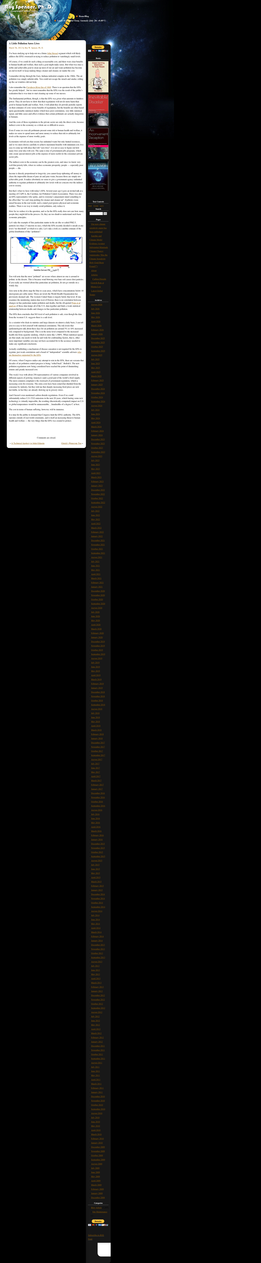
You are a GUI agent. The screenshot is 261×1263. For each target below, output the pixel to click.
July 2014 (95, 915)
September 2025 (98, 350)
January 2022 (97, 536)
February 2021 (97, 582)
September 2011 (98, 1058)
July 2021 (95, 561)
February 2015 (97, 885)
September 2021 (98, 553)
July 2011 (95, 1066)
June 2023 (95, 464)
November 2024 (98, 392)
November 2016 (98, 797)
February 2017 (97, 784)
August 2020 (96, 607)
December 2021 (98, 540)
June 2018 (95, 717)
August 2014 (96, 911)
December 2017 (98, 742)
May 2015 (95, 873)
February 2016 (97, 835)
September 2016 (98, 805)
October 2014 (97, 902)
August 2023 (96, 456)
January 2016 (97, 839)
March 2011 (96, 1083)
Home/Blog (84, 16)
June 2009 (95, 1172)
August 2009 (96, 1163)
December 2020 (98, 590)
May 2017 (95, 772)
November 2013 (98, 948)
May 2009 (95, 1176)
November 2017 (98, 746)
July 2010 (95, 1117)
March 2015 (96, 881)
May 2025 (95, 367)
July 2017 (95, 763)
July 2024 (95, 409)
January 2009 (97, 1193)
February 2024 (97, 430)
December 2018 (98, 692)
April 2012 (95, 1029)
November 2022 (98, 494)
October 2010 (97, 1104)
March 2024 (96, 426)
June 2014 (95, 919)
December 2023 (98, 439)
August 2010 (96, 1113)
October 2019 (97, 649)
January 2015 (97, 890)
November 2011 (98, 1050)
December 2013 (98, 944)
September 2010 (98, 1109)
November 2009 (98, 1151)
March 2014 (96, 932)
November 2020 (98, 595)
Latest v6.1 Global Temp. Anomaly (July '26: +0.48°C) (81, 20)
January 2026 (97, 333)
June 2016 (95, 818)
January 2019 (97, 687)
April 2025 (95, 371)
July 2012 (95, 1016)
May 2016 (95, 822)
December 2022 (98, 489)
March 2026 (96, 325)
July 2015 (95, 864)
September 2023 (98, 451)
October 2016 (97, 801)
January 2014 (97, 940)
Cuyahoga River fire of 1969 (38, 87)
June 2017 (95, 767)
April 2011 (95, 1079)
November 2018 (98, 696)
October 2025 (97, 346)
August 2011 (96, 1062)
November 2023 (98, 443)
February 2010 (97, 1138)
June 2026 (95, 312)
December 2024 (98, 388)
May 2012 (95, 1024)
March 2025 (96, 376)
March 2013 (96, 982)
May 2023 (95, 468)
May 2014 (95, 923)
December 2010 (98, 1096)
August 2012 (96, 1012)
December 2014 (98, 894)
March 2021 (96, 578)
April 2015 (95, 877)
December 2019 (98, 641)
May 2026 (95, 317)
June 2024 (95, 414)
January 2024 (97, 435)
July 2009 (95, 1168)
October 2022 (97, 498)
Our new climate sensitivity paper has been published (98, 228)
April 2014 (95, 927)
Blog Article (96, 1207)
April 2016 (95, 826)
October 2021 (97, 548)
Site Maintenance (99, 1211)
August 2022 (96, 506)
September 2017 (98, 755)
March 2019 (96, 679)
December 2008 (98, 1197)
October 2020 (97, 599)
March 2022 (96, 527)
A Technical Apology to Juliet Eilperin (27, 443)
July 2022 (95, 510)
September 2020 (98, 603)
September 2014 (98, 906)
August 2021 (96, 557)
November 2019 (98, 645)
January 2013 (97, 991)
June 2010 (95, 1121)
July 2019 (95, 662)
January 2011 (97, 1092)
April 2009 (95, 1180)
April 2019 (95, 675)
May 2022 (95, 519)
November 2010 (98, 1100)
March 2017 (96, 780)
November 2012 (98, 999)
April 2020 (95, 624)
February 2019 (97, 683)
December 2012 (98, 995)
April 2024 (95, 422)
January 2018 (97, 738)
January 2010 (97, 1142)
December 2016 (98, 793)
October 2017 (97, 751)
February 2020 (97, 633)
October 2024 (97, 397)
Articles (94, 274)
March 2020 (96, 628)
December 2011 (98, 1045)
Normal (95, 205)
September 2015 (98, 856)
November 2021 (98, 544)
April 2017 (95, 776)
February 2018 (97, 734)
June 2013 (95, 970)
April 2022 (95, 523)
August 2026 (96, 304)
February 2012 (97, 1037)
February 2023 (97, 481)
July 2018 (95, 713)
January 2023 (97, 485)
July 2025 (95, 359)
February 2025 (97, 380)
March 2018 (96, 729)
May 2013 (95, 974)
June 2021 (95, 565)
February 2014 (97, 936)
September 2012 (98, 1007)
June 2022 (95, 515)
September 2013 (98, 957)
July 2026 (95, 308)
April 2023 (95, 473)
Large (102, 205)
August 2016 (96, 809)
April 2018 (95, 725)
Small (90, 205)
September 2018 (98, 704)
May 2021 (95, 569)
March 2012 (96, 1033)
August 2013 (96, 961)
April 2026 (95, 321)
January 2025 (97, 384)
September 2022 (98, 502)
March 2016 (96, 831)
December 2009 (98, 1146)
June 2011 (95, 1071)
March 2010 (96, 1134)
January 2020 (97, 637)
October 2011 (97, 1054)
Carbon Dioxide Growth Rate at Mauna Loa (98, 282)
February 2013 (97, 986)
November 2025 (98, 342)
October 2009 (97, 1155)
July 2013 (95, 965)
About (94, 270)
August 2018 (96, 708)
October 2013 (97, 953)
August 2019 (96, 658)
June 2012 (95, 1020)
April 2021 (95, 574)
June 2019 (95, 666)
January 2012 (97, 1041)
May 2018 (95, 721)
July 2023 (95, 460)
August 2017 (96, 759)
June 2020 (95, 616)
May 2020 (95, 620)
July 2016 (95, 814)
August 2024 (96, 405)
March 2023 (96, 477)
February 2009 (97, 1189)
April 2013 (95, 978)
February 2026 (97, 329)
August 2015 (96, 860)
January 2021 (97, 586)
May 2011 (95, 1075)
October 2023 (97, 447)
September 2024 (98, 401)
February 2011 (97, 1087)
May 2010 (95, 1125)
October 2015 (97, 852)
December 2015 (98, 843)
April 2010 (95, 1130)
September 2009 (98, 1159)
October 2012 (97, 1003)
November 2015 (98, 847)
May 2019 (95, 670)
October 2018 (97, 700)
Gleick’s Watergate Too (71, 443)
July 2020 (95, 612)
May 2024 (95, 418)
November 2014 (98, 898)
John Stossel (52, 53)
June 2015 (95, 868)
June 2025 (95, 363)
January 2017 (97, 788)
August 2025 (96, 355)
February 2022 (97, 531)
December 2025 (98, 338)
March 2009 (96, 1184)
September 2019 (98, 654)
